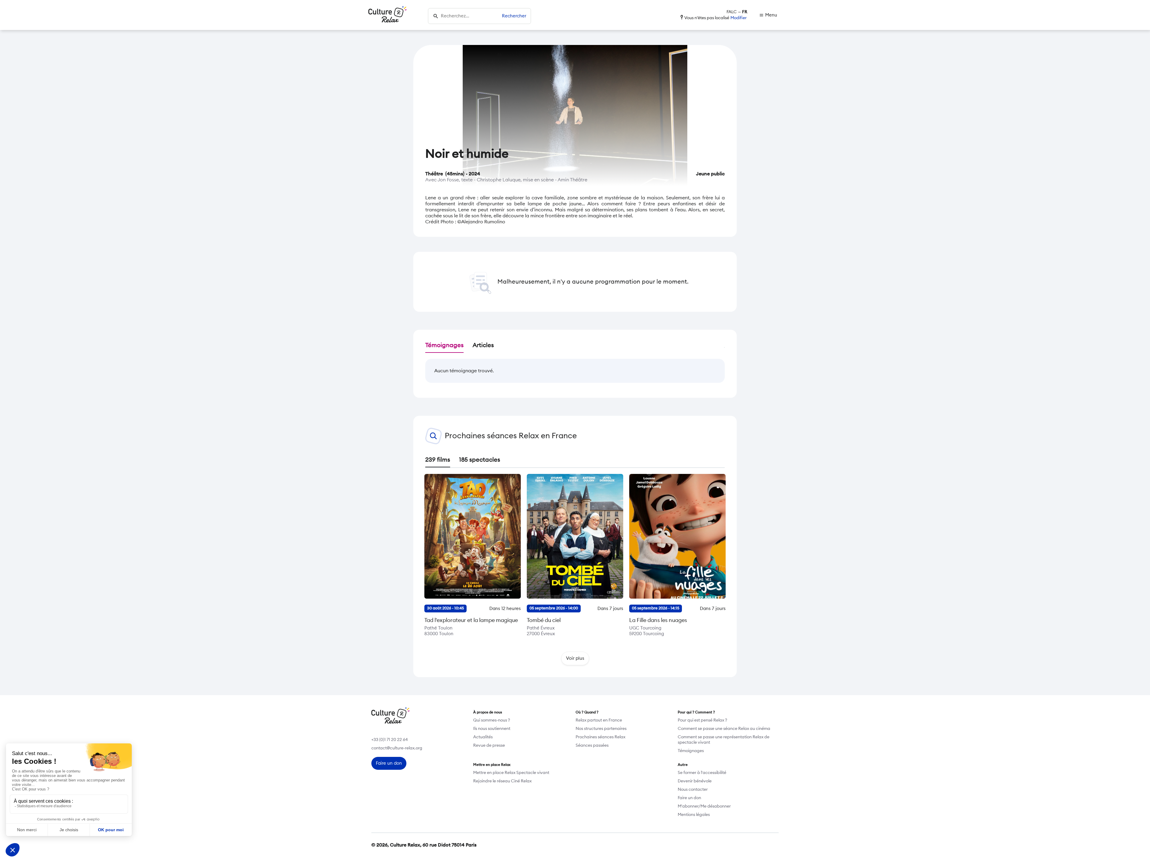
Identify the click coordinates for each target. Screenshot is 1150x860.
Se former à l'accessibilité (702, 773)
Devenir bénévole (695, 781)
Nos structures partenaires (601, 729)
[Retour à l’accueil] (387, 15)
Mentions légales (694, 815)
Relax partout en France (599, 720)
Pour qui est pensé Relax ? (702, 720)
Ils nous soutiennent (491, 729)
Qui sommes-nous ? (491, 720)
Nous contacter (693, 789)
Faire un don (689, 798)
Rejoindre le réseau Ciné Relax (502, 781)
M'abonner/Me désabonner (704, 806)
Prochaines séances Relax (600, 737)
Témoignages (691, 751)
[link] (768, 15)
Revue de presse (489, 745)
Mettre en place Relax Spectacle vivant (511, 773)
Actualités (483, 737)
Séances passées (592, 745)
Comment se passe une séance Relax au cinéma (724, 729)
